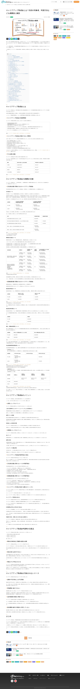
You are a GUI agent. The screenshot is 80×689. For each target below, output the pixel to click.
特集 (48, 675)
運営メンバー (62, 675)
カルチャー (55, 37)
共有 (20, 39)
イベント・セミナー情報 (68, 1)
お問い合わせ (35, 678)
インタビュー (42, 675)
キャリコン (59, 37)
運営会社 (30, 678)
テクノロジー (68, 37)
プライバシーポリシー (42, 678)
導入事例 (55, 39)
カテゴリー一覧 (35, 675)
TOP (29, 675)
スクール (64, 37)
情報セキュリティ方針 (51, 678)
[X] (12, 681)
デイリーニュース (54, 675)
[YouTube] (15, 681)
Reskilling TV (76, 1)
